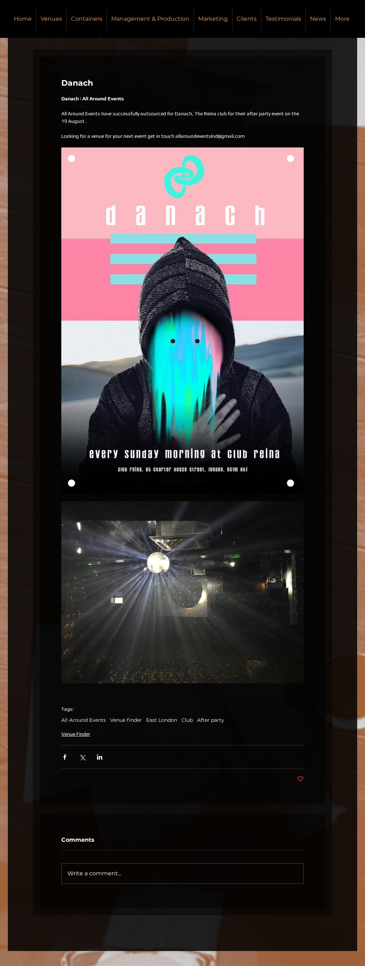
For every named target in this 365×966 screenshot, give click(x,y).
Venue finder (126, 720)
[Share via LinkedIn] (99, 757)
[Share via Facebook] (64, 757)
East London (161, 720)
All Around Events (83, 720)
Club (187, 720)
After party (210, 720)
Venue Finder (75, 734)
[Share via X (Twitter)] (82, 757)
